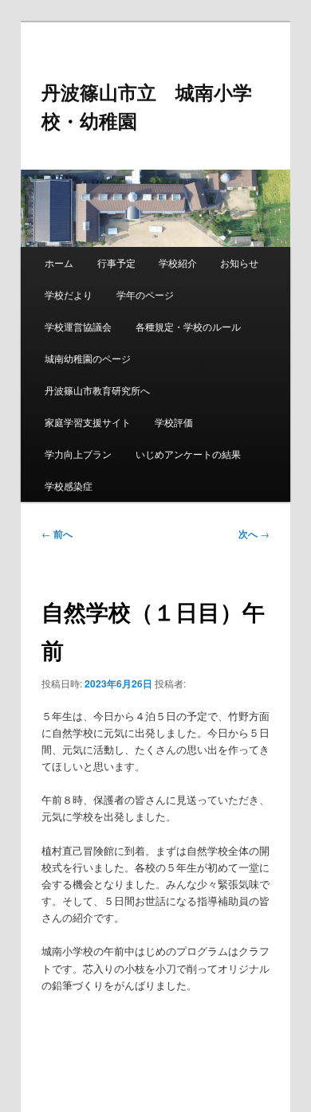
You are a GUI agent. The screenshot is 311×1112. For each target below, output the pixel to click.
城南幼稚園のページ (88, 358)
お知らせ (239, 262)
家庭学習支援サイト (88, 422)
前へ (57, 534)
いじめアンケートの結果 (188, 453)
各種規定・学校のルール (188, 326)
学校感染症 (69, 485)
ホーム (59, 262)
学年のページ (145, 294)
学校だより (69, 294)
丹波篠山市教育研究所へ (97, 390)
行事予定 (116, 262)
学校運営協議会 (78, 326)
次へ (254, 534)
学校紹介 (178, 262)
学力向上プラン (78, 453)
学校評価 (174, 422)
